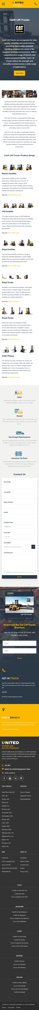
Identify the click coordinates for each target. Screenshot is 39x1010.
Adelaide (19, 977)
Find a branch (10, 773)
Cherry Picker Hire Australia (9, 868)
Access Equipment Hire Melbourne (19, 918)
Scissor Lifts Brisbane (19, 964)
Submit (19, 577)
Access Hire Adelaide (19, 986)
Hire (3, 852)
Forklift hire (5, 858)
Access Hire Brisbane (19, 967)
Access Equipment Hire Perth (19, 897)
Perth (19, 885)
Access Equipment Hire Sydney (19, 943)
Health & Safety (24, 861)
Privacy (4, 1007)
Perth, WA (5, 795)
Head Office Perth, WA (8, 792)
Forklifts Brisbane (19, 961)
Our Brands (23, 858)
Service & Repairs (25, 792)
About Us (23, 852)
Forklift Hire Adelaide (19, 992)
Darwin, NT (5, 802)
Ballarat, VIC (5, 839)
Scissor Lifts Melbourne (19, 921)
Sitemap (18, 1007)
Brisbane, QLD (6, 809)
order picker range (14, 377)
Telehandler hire (6, 871)
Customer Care (24, 865)
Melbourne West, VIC (8, 833)
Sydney (19, 931)
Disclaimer (11, 1007)
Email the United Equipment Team (17, 769)
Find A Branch (6, 786)
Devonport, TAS (6, 843)
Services (23, 786)
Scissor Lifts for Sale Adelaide (19, 989)
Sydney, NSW (6, 826)
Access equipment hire (8, 861)
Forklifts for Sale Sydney (19, 936)
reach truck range (13, 339)
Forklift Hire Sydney (19, 940)
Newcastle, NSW (6, 829)
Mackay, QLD (5, 819)
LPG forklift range (13, 233)
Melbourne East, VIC (7, 836)
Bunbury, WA (5, 799)
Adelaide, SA (5, 806)
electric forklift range (14, 195)
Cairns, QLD (5, 823)
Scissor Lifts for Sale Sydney (19, 946)
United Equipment (20, 4)
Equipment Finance (25, 795)
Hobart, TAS (5, 846)
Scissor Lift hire (6, 865)
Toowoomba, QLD (7, 812)
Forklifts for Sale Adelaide (19, 982)
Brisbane (19, 956)
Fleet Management (25, 799)
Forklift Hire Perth (19, 894)
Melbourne (19, 906)
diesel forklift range (14, 266)
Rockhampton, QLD (7, 816)
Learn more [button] (19, 73)
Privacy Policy (30, 572)
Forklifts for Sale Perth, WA (19, 890)
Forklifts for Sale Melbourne (19, 912)
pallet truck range (13, 301)
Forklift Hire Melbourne (19, 915)
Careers (22, 868)
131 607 (4, 692)
